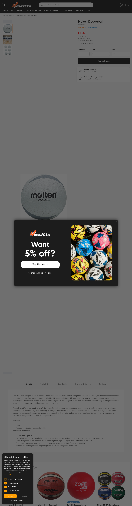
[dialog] (17, 478)
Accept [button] (10, 496)
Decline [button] (24, 496)
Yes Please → (40, 264)
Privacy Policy (8, 475)
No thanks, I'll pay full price (40, 273)
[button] (17, 500)
